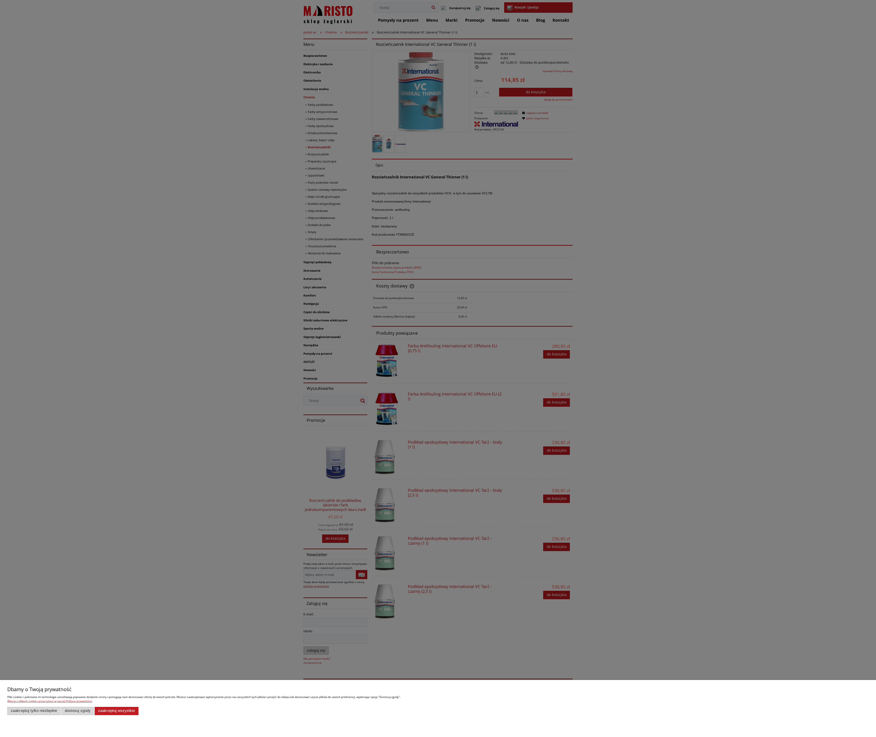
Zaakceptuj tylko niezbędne (34, 710)
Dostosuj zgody (78, 710)
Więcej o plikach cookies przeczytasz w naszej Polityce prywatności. (49, 701)
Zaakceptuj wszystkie (116, 710)
